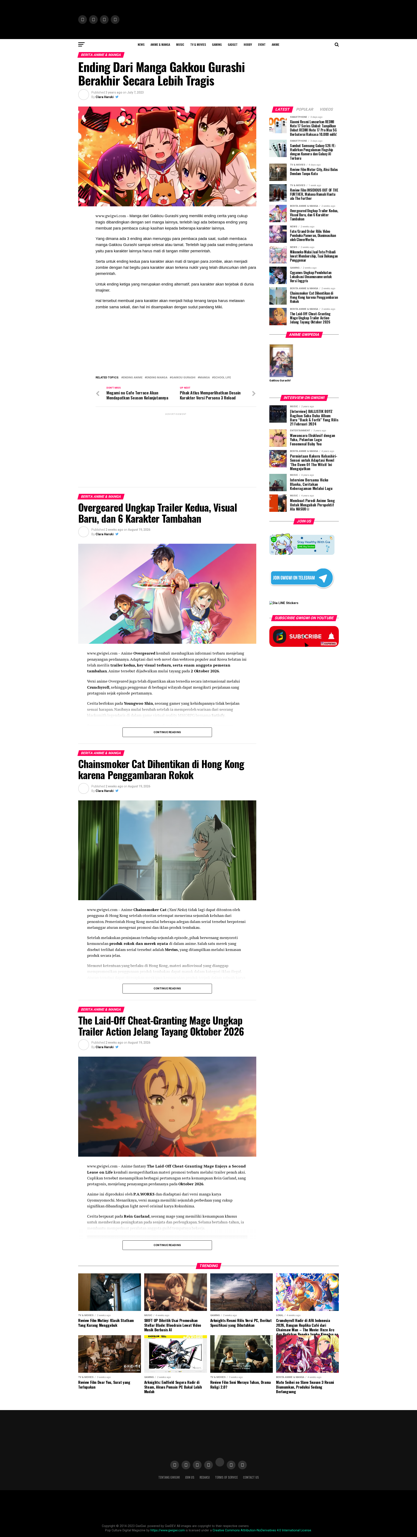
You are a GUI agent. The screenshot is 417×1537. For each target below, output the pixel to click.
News (141, 44)
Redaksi (205, 1477)
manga (204, 377)
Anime (275, 44)
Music (180, 44)
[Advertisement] (176, 446)
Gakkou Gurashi (183, 377)
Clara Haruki (105, 97)
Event (262, 44)
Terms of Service (226, 1477)
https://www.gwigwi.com (168, 1530)
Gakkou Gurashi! (280, 380)
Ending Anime (132, 377)
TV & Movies (198, 44)
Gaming (217, 44)
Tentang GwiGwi (169, 1477)
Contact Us (251, 1477)
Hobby (248, 44)
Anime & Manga (160, 44)
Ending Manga (156, 377)
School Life (222, 377)
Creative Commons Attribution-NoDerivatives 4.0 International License (262, 1530)
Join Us (189, 1477)
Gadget (233, 44)
